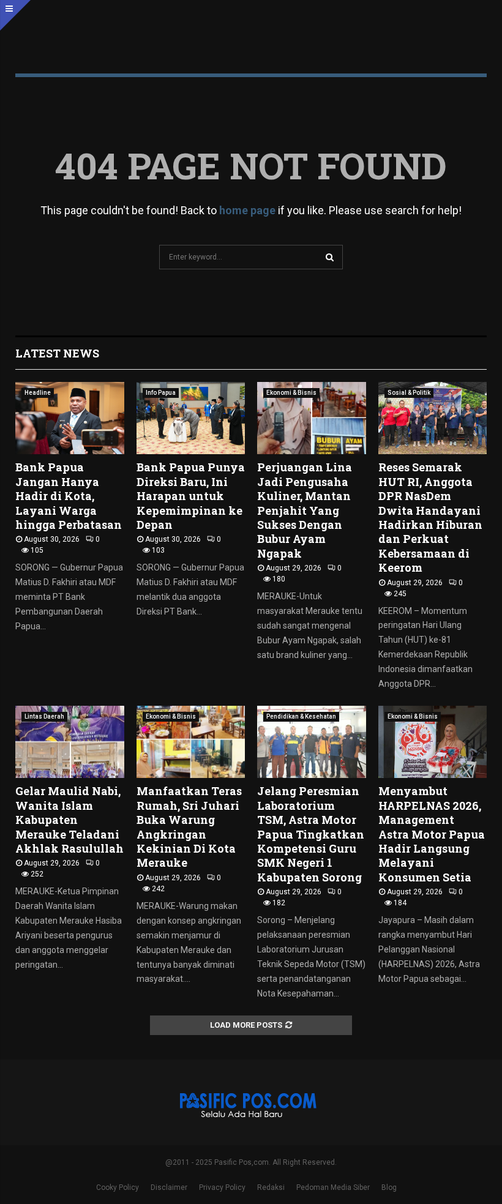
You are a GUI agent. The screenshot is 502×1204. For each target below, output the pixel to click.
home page (247, 210)
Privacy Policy (222, 1187)
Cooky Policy (117, 1187)
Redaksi (271, 1187)
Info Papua (161, 392)
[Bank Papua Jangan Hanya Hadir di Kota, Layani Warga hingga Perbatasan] (69, 418)
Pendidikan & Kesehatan (301, 716)
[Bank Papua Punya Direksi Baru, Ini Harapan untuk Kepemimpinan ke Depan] (191, 418)
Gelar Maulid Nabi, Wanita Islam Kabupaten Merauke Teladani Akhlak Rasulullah (69, 819)
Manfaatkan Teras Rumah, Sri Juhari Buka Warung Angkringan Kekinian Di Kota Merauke (189, 826)
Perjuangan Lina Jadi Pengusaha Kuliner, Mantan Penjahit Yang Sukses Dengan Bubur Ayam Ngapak (304, 510)
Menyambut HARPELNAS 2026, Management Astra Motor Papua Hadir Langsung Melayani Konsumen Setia (431, 833)
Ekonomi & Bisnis (291, 392)
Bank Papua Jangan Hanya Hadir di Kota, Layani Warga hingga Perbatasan (68, 496)
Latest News (57, 353)
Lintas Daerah (44, 716)
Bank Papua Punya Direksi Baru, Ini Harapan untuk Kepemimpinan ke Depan (191, 496)
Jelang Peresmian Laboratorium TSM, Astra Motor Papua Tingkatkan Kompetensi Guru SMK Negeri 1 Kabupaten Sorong (310, 833)
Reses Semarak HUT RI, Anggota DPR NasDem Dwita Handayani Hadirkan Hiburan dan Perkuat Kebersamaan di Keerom (430, 517)
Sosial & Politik (409, 392)
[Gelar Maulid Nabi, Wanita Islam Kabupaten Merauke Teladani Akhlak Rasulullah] (69, 742)
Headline (37, 392)
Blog (389, 1187)
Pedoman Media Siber (333, 1187)
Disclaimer (169, 1187)
